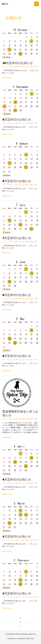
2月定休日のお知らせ (16, 593)
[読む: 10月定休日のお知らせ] (20, 43)
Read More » (7, 78)
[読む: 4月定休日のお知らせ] (20, 460)
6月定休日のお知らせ (16, 294)
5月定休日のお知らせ (16, 355)
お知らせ (17, 66)
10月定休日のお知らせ (17, 62)
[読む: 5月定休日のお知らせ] (20, 334)
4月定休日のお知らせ (16, 479)
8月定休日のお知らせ (16, 181)
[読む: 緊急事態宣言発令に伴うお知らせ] (16, 393)
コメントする (7, 66)
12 (34, 622)
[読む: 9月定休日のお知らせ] (20, 100)
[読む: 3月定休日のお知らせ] (20, 517)
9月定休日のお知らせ (16, 119)
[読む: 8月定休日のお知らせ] (20, 159)
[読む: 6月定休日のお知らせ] (20, 275)
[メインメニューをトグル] (36, 4)
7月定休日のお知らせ (16, 238)
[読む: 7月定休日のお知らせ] (20, 218)
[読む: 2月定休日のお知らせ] (20, 574)
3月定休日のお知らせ (16, 536)
